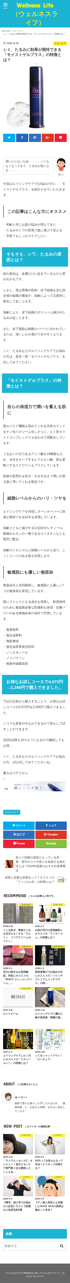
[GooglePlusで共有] (48, 138)
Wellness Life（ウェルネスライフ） (35, 13)
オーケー (21, 1097)
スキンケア (13, 812)
